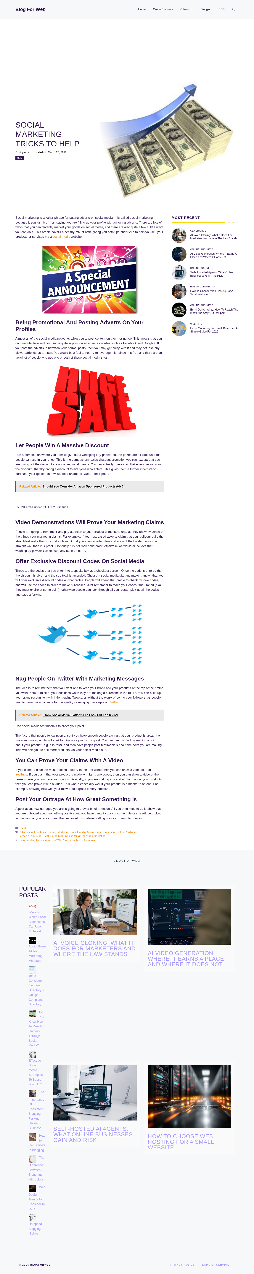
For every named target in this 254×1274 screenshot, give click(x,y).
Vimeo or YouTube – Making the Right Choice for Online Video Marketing (62, 835)
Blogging (206, 9)
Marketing (63, 831)
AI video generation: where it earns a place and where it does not (213, 255)
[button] (233, 9)
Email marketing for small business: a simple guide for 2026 (213, 330)
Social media (78, 831)
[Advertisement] (127, 46)
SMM (19, 158)
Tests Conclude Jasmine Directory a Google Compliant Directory (36, 990)
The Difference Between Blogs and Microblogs (36, 1168)
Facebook (40, 831)
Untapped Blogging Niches (35, 1228)
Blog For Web (30, 9)
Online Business (163, 9)
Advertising (26, 831)
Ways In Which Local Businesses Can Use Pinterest (37, 922)
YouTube (21, 774)
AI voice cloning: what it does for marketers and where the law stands (213, 236)
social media (61, 236)
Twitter (113, 702)
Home (142, 9)
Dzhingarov (22, 152)
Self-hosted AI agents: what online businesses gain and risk (211, 274)
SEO (222, 9)
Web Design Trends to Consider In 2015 (37, 1198)
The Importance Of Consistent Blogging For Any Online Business (36, 1110)
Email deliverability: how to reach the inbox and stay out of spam (214, 311)
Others (184, 9)
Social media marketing (101, 831)
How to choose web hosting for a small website (181, 1141)
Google (51, 831)
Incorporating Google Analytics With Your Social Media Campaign (58, 839)
